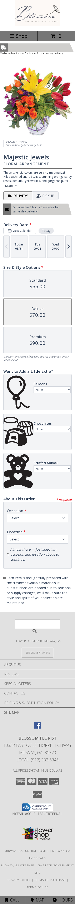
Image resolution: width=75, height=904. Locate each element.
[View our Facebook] (37, 727)
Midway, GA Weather (17, 865)
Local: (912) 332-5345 (37, 760)
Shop (22, 35)
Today (46, 231)
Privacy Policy (19, 880)
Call (13, 900)
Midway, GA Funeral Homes (27, 851)
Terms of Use (37, 887)
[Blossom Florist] (37, 25)
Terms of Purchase (50, 880)
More (9, 186)
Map (39, 900)
